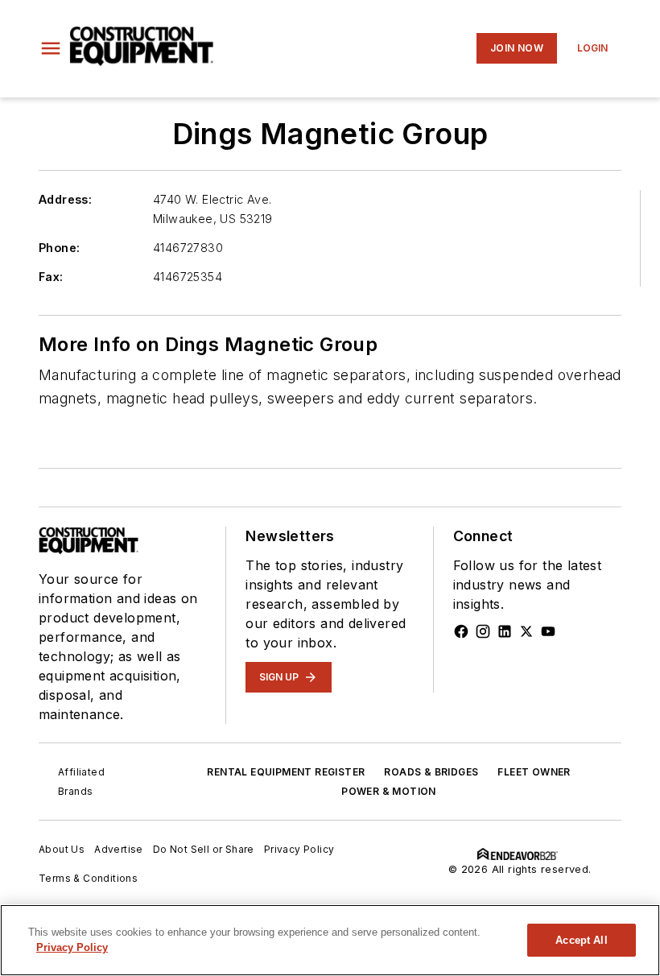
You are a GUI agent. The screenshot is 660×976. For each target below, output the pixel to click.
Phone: (59, 247)
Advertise (118, 849)
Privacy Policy (299, 849)
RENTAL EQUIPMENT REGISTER (286, 772)
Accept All (581, 940)
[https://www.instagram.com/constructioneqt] (483, 631)
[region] (330, 940)
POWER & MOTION (388, 791)
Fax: (51, 276)
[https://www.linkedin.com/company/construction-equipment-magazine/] (505, 631)
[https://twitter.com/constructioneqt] (526, 631)
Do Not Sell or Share (203, 849)
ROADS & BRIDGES (431, 772)
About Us (62, 849)
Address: (65, 199)
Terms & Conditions (88, 878)
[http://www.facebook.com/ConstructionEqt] (461, 631)
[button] (51, 48)
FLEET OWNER (533, 772)
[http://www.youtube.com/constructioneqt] (548, 631)
